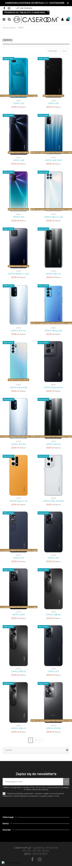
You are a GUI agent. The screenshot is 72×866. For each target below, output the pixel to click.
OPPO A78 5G (18, 671)
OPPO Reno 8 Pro (53, 387)
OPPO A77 (53, 671)
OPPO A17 (18, 558)
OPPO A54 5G (53, 444)
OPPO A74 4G (18, 330)
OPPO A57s (18, 614)
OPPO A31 (53, 103)
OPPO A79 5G (53, 728)
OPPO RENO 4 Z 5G (18, 273)
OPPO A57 (53, 558)
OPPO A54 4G (53, 273)
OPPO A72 (18, 217)
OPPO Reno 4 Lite (53, 217)
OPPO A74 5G (18, 444)
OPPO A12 (18, 103)
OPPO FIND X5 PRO (53, 501)
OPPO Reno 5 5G (53, 330)
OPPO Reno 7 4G (18, 501)
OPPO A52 (18, 160)
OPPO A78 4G (18, 728)
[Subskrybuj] (66, 781)
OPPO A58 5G (53, 614)
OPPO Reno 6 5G (18, 387)
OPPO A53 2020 (53, 160)
